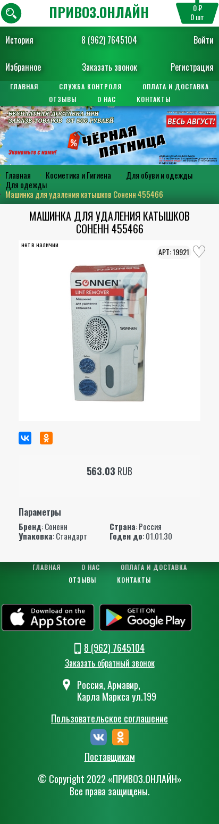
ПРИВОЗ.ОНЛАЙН (99, 12)
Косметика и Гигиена (78, 175)
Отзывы (63, 99)
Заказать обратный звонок (110, 663)
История (19, 39)
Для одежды (26, 184)
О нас (106, 99)
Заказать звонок (109, 67)
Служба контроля (90, 86)
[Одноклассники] (46, 438)
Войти (203, 39)
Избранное (23, 67)
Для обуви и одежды (159, 175)
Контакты (154, 99)
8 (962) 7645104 (109, 39)
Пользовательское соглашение (109, 718)
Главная (24, 86)
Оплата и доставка (175, 86)
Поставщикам (110, 757)
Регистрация (192, 67)
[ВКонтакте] (25, 438)
